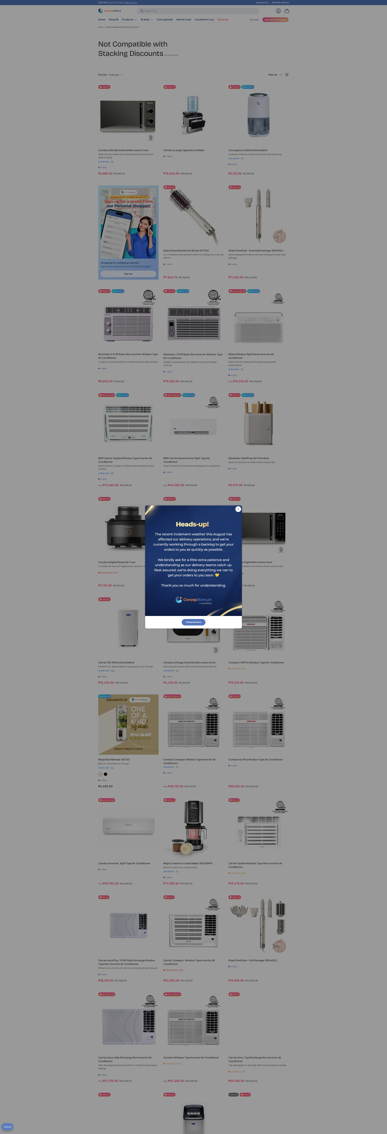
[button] (7, 1126)
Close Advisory (193, 622)
